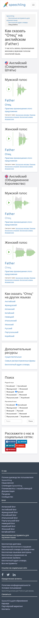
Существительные (13, 357)
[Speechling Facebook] (4, 575)
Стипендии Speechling (12, 486)
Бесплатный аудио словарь (18, 22)
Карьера (5, 603)
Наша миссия (8, 483)
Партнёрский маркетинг (12, 606)
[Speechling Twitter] (9, 575)
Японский (9, 324)
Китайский (9, 313)
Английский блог (9, 509)
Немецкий (9, 317)
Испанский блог (9, 507)
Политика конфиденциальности (16, 585)
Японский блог (8, 529)
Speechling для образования (15, 601)
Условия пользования (11, 588)
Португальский (11, 332)
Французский (11, 305)
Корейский (9, 336)
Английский (10, 301)
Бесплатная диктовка (11, 544)
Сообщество (7, 497)
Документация (8, 491)
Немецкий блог (8, 523)
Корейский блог (8, 526)
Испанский (10, 309)
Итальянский (11, 321)
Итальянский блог (10, 518)
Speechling (10, 16)
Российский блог (9, 515)
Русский (8, 328)
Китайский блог (8, 532)
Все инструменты (9, 563)
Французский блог (10, 512)
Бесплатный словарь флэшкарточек (18, 549)
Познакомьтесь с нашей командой (17, 488)
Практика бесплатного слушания (16, 547)
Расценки (6, 494)
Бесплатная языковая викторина (16, 552)
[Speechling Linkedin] (15, 575)
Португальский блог (11, 521)
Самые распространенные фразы (20, 361)
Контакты (6, 609)
